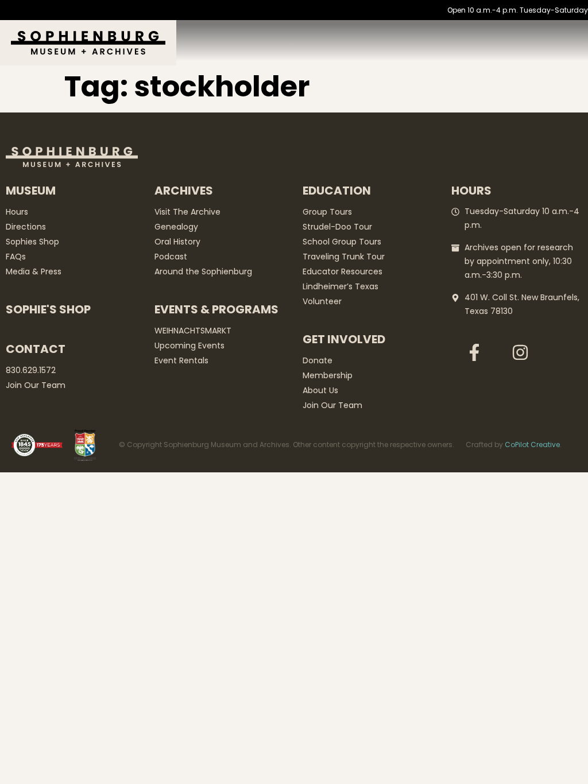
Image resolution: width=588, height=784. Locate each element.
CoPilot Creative (532, 444)
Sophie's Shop (48, 309)
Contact (35, 349)
